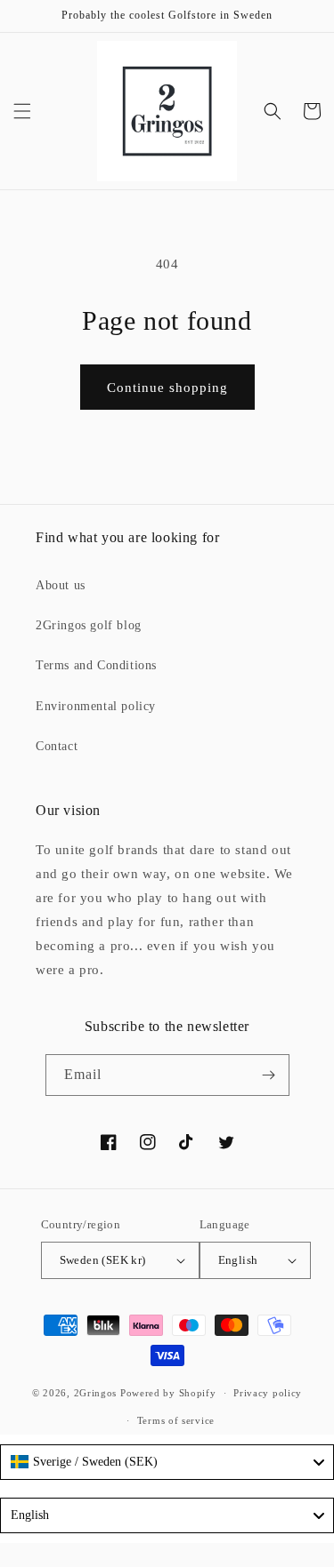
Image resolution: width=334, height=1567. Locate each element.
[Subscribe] (269, 1075)
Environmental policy (96, 706)
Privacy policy (267, 1392)
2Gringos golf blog (89, 625)
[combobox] (167, 1462)
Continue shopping (167, 387)
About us (61, 585)
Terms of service (176, 1420)
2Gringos (96, 1392)
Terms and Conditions (96, 665)
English (238, 1260)
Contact (56, 746)
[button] (22, 111)
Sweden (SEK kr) (103, 1260)
